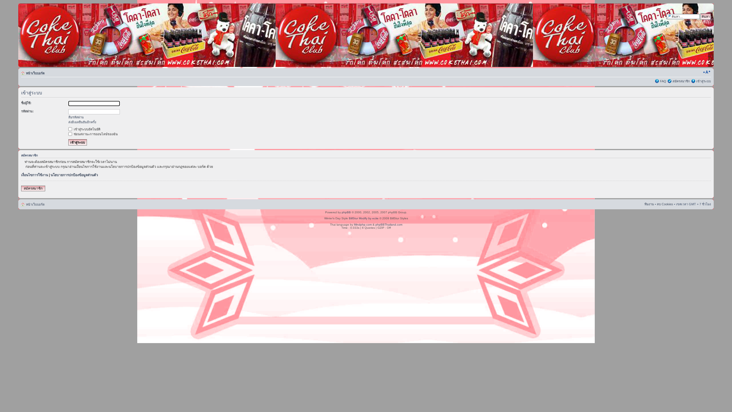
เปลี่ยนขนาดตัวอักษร (707, 72)
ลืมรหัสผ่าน (76, 117)
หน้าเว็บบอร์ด (35, 73)
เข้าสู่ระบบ (703, 81)
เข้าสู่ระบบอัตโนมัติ (86, 129)
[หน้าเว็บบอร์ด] (73, 35)
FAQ (663, 81)
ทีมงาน (649, 204)
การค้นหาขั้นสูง (700, 22)
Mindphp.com (363, 224)
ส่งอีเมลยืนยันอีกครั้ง (82, 122)
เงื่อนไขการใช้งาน (34, 175)
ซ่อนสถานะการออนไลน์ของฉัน (95, 134)
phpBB (346, 212)
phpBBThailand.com (388, 224)
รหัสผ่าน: (27, 111)
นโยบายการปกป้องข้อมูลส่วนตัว (74, 175)
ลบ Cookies (665, 204)
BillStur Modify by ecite (364, 218)
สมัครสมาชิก (681, 81)
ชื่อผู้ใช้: (26, 103)
